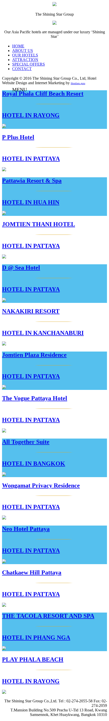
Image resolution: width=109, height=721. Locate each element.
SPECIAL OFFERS (28, 64)
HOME (18, 46)
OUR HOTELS (25, 55)
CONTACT (22, 69)
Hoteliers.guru (78, 83)
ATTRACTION (25, 59)
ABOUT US (22, 50)
